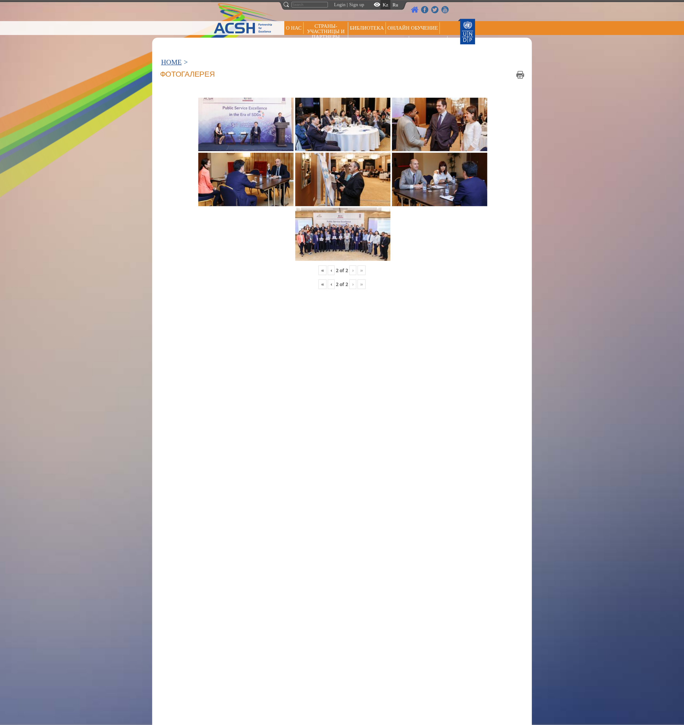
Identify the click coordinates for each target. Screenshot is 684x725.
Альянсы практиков (378, 42)
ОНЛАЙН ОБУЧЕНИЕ (412, 28)
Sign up (356, 4)
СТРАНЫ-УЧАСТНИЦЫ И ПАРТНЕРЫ (326, 31)
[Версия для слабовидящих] (377, 4)
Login (339, 4)
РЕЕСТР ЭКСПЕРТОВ (458, 42)
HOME (171, 62)
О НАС (294, 28)
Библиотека (367, 28)
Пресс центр (428, 42)
